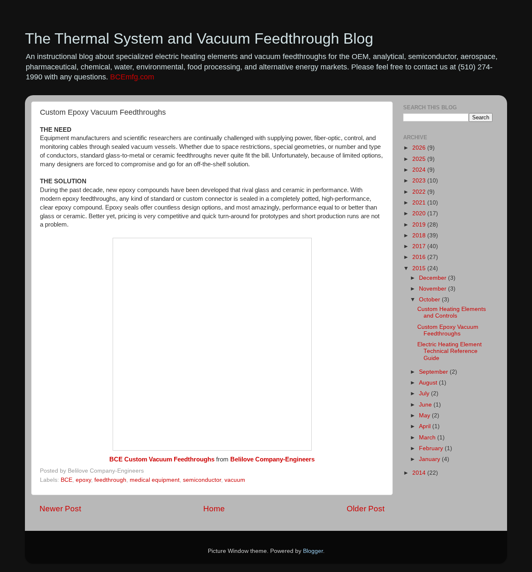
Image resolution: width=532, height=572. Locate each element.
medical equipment (155, 480)
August (429, 383)
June (426, 405)
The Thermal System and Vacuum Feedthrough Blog (199, 38)
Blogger (313, 551)
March (428, 437)
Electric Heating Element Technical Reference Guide (449, 351)
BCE (66, 480)
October (430, 299)
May (425, 415)
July (425, 393)
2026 (419, 148)
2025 (419, 159)
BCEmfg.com (132, 77)
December (433, 278)
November (433, 289)
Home (214, 508)
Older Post (365, 508)
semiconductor (202, 480)
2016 (419, 257)
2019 (419, 225)
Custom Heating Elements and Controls (451, 312)
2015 (419, 268)
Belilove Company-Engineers (272, 459)
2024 (419, 170)
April (425, 426)
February (432, 448)
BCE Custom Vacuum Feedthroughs (161, 459)
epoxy (83, 480)
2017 (419, 246)
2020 (419, 213)
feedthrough (110, 480)
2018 (419, 235)
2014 (419, 473)
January (430, 459)
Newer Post (60, 508)
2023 (419, 181)
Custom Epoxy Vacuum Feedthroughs (447, 330)
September (434, 372)
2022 (419, 192)
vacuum (234, 480)
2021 (419, 203)
